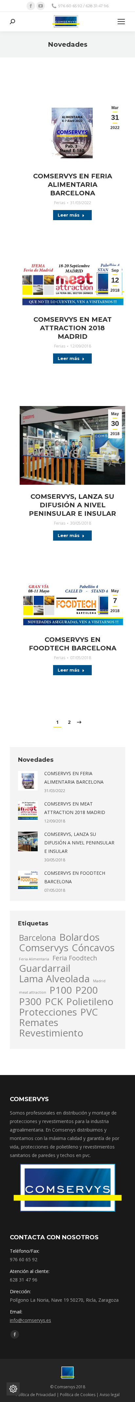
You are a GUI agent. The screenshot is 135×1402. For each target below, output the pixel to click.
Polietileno (89, 1001)
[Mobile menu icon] (121, 21)
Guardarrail (44, 968)
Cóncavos (93, 947)
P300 (30, 1001)
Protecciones (48, 1012)
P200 (86, 990)
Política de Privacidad (36, 1394)
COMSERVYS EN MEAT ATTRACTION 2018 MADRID (72, 328)
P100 (60, 990)
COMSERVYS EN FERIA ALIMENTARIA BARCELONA (72, 184)
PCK (54, 1001)
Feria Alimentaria (34, 959)
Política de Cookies (77, 1394)
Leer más (69, 215)
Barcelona (37, 938)
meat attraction (32, 992)
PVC (89, 1012)
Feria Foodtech (74, 958)
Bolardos (79, 937)
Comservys (43, 947)
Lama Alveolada (54, 978)
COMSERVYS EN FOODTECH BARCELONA (72, 644)
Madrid (99, 981)
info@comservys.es (30, 1320)
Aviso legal (110, 1394)
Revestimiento (51, 1033)
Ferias (59, 202)
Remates (38, 1022)
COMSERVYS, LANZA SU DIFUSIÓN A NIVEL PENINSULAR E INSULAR (72, 505)
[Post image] (28, 781)
